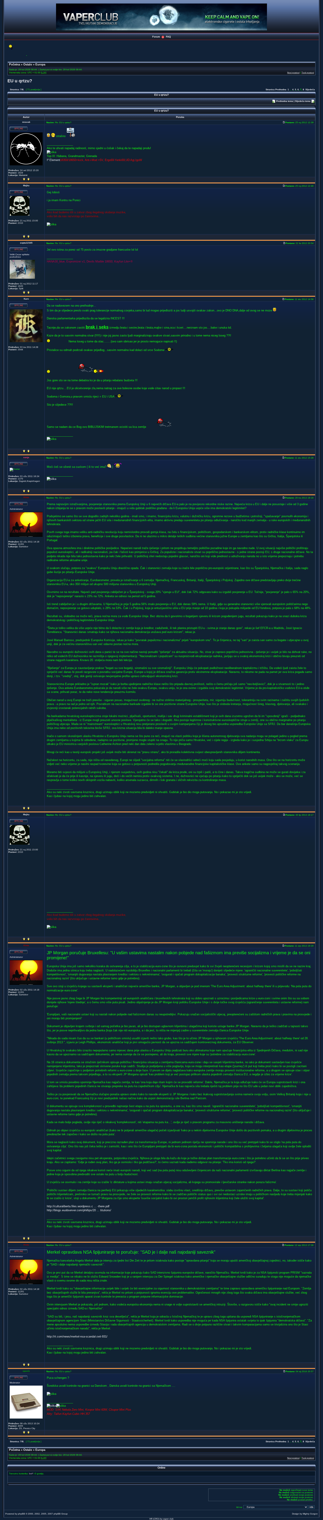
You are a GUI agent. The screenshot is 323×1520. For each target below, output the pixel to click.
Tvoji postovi (307, 72)
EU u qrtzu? (19, 80)
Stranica (270, 89)
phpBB (21, 1514)
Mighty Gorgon (310, 1514)
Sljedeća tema (302, 101)
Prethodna (280, 89)
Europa (40, 64)
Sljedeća (310, 89)
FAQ (168, 36)
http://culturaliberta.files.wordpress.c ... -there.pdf (78, 1206)
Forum (156, 36)
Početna (14, 64)
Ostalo (27, 64)
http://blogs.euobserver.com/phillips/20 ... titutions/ (79, 1210)
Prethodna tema (284, 101)
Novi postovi (293, 72)
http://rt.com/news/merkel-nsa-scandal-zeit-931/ (77, 1336)
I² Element (53, 160)
